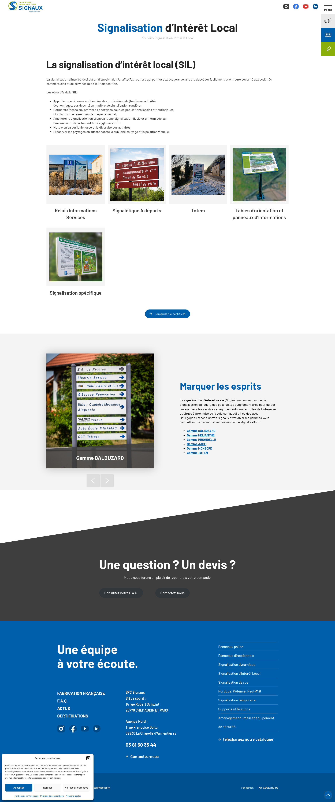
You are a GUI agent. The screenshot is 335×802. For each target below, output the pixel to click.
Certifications (72, 715)
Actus (63, 708)
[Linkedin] (315, 7)
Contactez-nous (172, 593)
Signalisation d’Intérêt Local (239, 673)
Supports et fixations (234, 709)
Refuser (47, 787)
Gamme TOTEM (197, 453)
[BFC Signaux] (25, 7)
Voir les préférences (76, 787)
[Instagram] (286, 7)
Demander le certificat (169, 314)
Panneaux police (230, 646)
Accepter (18, 787)
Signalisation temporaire (237, 700)
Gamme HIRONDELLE (201, 440)
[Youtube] (305, 7)
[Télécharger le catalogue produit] (328, 35)
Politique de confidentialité (27, 795)
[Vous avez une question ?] (328, 49)
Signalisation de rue (233, 682)
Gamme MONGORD (199, 448)
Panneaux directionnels (236, 655)
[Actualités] (328, 21)
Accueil (147, 38)
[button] (88, 758)
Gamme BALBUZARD (100, 458)
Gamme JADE (196, 444)
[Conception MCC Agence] (268, 787)
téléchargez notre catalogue (248, 739)
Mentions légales (73, 795)
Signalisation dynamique (236, 664)
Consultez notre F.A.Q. (121, 593)
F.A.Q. (62, 700)
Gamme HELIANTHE (201, 435)
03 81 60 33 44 (141, 745)
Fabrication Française (81, 693)
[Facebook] (296, 7)
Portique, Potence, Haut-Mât (239, 691)
